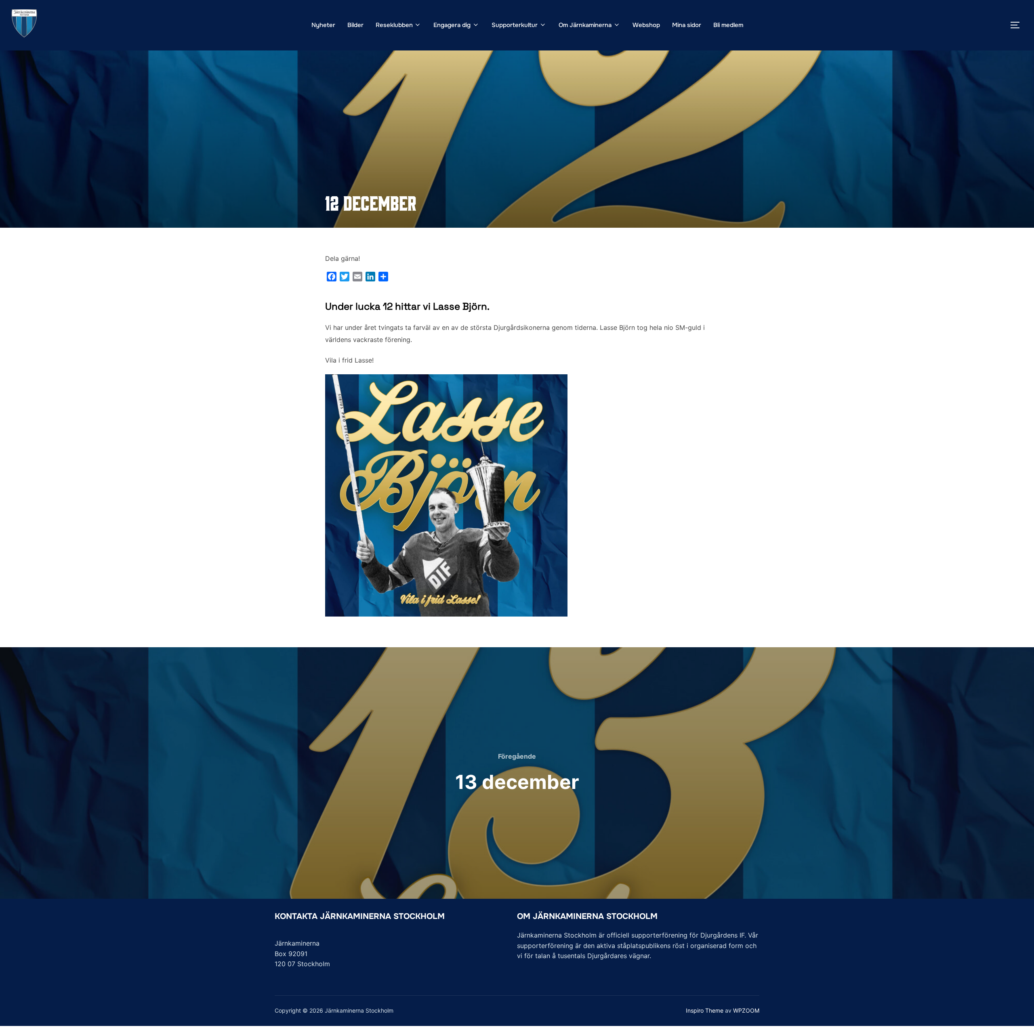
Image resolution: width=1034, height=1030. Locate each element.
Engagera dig (452, 25)
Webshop (646, 25)
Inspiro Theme (704, 1010)
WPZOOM (746, 1010)
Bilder (355, 25)
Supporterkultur (515, 25)
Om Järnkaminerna (585, 25)
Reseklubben (394, 25)
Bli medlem (728, 25)
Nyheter (323, 25)
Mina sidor (686, 25)
